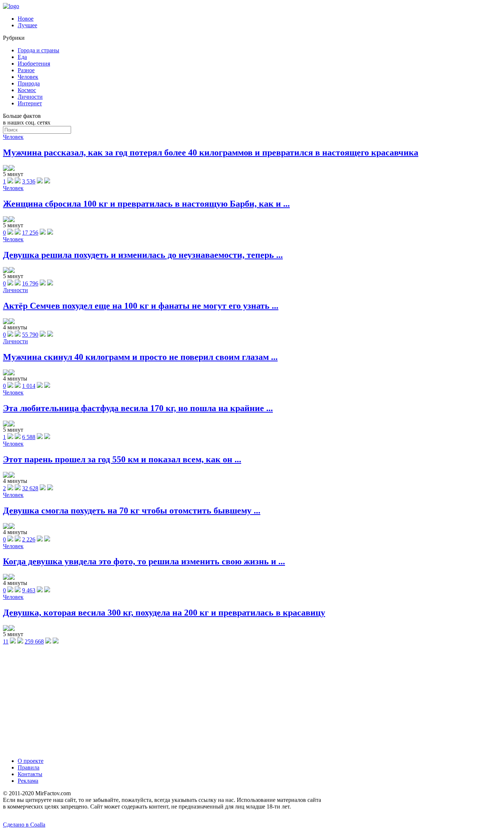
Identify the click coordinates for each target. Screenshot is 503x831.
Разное (26, 70)
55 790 (30, 335)
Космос (27, 90)
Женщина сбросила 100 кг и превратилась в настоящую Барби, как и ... (146, 203)
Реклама (28, 781)
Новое (26, 18)
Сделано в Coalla (24, 824)
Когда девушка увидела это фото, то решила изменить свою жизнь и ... (144, 561)
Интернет (30, 103)
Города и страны (38, 50)
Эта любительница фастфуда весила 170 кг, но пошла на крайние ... (138, 408)
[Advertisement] (251, 700)
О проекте (30, 761)
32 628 (30, 488)
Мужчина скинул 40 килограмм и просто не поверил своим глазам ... (140, 357)
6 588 (28, 437)
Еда (22, 57)
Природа (29, 83)
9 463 (28, 590)
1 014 (28, 386)
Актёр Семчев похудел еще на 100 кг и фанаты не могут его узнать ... (140, 306)
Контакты (30, 774)
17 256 (30, 232)
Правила (28, 767)
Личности (30, 97)
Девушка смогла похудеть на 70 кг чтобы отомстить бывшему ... (131, 510)
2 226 (28, 539)
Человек (28, 77)
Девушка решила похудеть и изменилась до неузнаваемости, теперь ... (143, 255)
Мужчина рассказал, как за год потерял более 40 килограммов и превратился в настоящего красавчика (210, 152)
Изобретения (34, 63)
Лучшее (27, 25)
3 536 (28, 181)
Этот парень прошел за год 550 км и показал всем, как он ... (122, 459)
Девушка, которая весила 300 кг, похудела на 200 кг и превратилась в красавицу (164, 612)
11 (5, 641)
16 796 (30, 283)
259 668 (34, 641)
